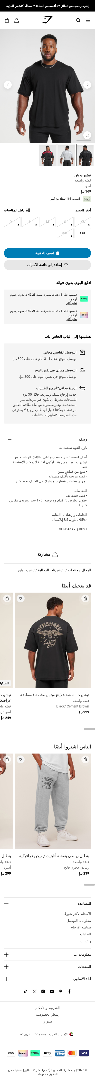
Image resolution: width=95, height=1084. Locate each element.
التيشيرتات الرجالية (51, 570)
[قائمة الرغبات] (21, 598)
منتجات (73, 570)
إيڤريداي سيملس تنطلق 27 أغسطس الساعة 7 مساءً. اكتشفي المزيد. (47, 6)
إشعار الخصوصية (47, 1014)
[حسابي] (16, 20)
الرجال (86, 570)
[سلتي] (7, 20)
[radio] (85, 155)
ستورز (47, 1021)
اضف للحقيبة (44, 253)
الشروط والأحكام (47, 1008)
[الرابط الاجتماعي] (69, 991)
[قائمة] (88, 20)
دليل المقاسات (14, 210)
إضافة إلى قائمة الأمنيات (44, 265)
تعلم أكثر (71, 303)
